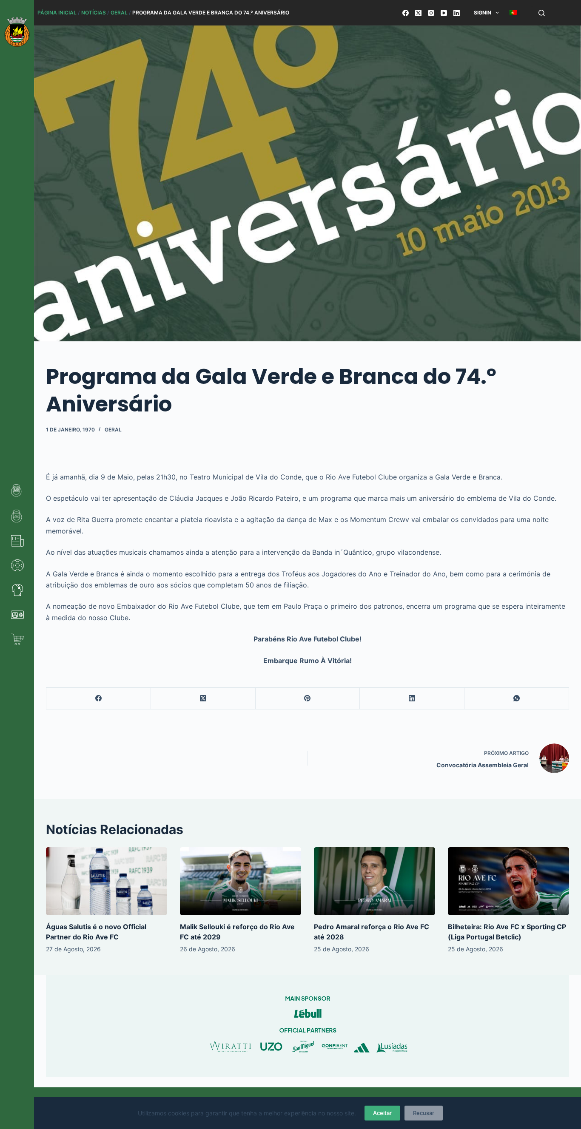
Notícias (93, 12)
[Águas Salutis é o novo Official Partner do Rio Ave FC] (106, 881)
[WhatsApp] (516, 698)
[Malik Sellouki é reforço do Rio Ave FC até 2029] (240, 881)
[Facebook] (405, 13)
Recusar (423, 1112)
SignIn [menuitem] (482, 12)
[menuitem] (513, 13)
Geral (119, 12)
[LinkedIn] (456, 13)
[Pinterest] (308, 698)
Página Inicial (57, 12)
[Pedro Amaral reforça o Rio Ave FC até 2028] (374, 881)
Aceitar (382, 1112)
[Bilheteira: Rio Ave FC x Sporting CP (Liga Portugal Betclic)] (508, 881)
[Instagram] (431, 13)
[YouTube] (444, 13)
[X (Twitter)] (418, 13)
